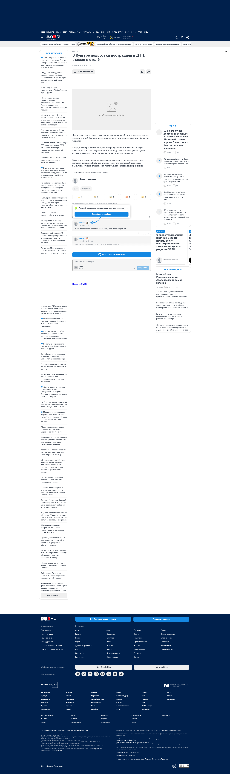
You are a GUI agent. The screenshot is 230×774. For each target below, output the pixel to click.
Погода (72, 32)
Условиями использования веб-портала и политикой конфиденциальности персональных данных (150, 744)
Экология (165, 642)
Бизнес (78, 634)
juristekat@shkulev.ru (96, 748)
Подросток (86, 189)
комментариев (85, 72)
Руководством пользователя (126, 740)
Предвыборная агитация (51, 645)
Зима (108, 630)
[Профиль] (188, 37)
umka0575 (82, 223)
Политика (138, 638)
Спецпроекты (167, 649)
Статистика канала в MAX (52, 649)
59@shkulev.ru (66, 747)
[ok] (90, 674)
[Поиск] (176, 37)
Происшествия (140, 642)
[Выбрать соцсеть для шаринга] (148, 71)
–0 (148, 233)
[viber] (96, 674)
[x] (108, 674)
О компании (46, 630)
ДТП (76, 189)
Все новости (54, 53)
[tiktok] (121, 674)
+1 (141, 233)
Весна (77, 638)
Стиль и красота (168, 634)
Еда (76, 649)
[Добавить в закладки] (142, 71)
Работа (137, 645)
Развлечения (139, 649)
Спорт (163, 630)
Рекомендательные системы (126, 756)
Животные (79, 653)
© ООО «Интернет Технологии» (52, 766)
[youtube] (115, 674)
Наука (109, 649)
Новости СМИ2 (79, 284)
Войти (81, 268)
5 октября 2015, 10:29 (79, 65)
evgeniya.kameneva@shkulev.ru (172, 730)
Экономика (166, 645)
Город (77, 642)
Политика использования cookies (127, 752)
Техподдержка (47, 642)
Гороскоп (105, 32)
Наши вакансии (47, 638)
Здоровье (79, 657)
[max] (102, 674)
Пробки (115, 38)
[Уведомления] (182, 37)
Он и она (137, 630)
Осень (136, 634)
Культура (110, 638)
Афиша (96, 32)
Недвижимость (47, 32)
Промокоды (143, 32)
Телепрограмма (85, 32)
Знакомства (61, 32)
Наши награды (47, 634)
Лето (108, 642)
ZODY (127, 32)
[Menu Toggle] (42, 37)
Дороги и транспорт (83, 645)
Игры (133, 32)
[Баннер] (86, 44)
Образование (112, 657)
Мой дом (110, 645)
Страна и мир (166, 638)
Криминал (110, 634)
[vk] (83, 674)
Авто (77, 630)
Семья (136, 657)
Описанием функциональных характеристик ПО (132, 742)
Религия (137, 653)
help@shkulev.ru (56, 750)
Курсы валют (118, 32)
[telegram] (77, 674)
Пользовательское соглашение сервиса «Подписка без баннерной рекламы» (142, 759)
